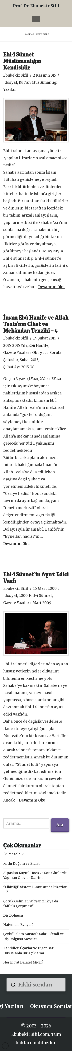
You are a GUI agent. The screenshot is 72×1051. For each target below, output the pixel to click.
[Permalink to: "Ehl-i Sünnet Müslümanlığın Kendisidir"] (36, 120)
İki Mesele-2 (13, 854)
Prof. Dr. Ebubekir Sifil (36, 6)
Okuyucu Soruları (48, 352)
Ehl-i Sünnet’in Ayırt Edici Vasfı (36, 577)
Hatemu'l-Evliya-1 (18, 925)
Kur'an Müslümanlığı (38, 82)
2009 (23, 595)
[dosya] (10, 82)
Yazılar (9, 89)
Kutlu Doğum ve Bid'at (21, 863)
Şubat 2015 (29, 360)
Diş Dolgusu (13, 915)
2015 (7, 345)
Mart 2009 (41, 603)
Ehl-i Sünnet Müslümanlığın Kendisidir (22, 60)
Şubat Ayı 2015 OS (18, 367)
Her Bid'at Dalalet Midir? (23, 962)
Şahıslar (10, 360)
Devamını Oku (51, 287)
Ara (59, 824)
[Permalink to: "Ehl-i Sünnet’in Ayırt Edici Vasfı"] (36, 633)
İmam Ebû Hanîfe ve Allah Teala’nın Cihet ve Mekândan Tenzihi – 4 (36, 324)
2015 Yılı (19, 345)
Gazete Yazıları (17, 352)
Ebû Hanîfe (38, 345)
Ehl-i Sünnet (40, 595)
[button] (36, 19)
